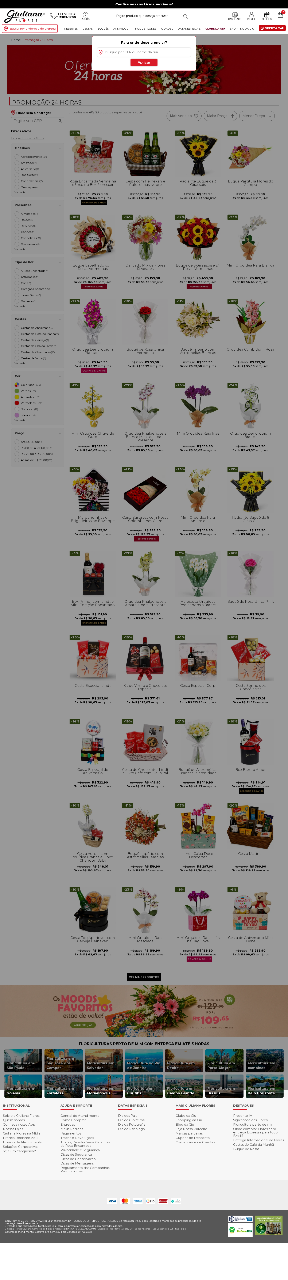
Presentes (70, 28)
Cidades (167, 28)
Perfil (251, 19)
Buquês (103, 28)
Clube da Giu (215, 28)
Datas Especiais (189, 28)
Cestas (88, 28)
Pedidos (266, 19)
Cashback (234, 19)
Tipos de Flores (144, 28)
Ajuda (86, 19)
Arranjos (120, 28)
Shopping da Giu (242, 28)
